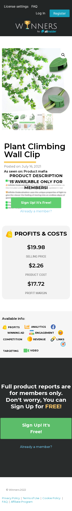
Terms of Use (31, 498)
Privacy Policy (11, 498)
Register (59, 13)
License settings (16, 6)
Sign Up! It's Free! (36, 428)
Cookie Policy (51, 498)
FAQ (34, 6)
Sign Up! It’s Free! (36, 203)
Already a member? (36, 211)
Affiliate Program (22, 501)
